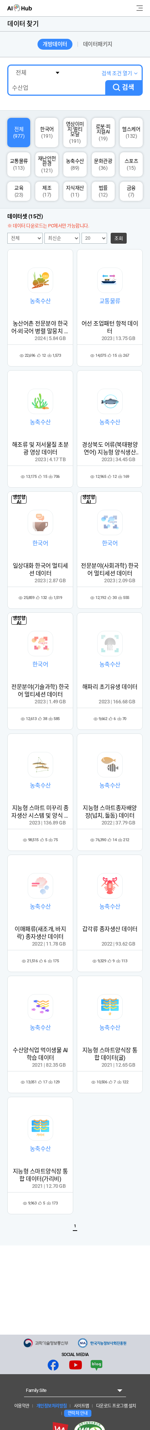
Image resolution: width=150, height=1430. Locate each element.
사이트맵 (81, 1406)
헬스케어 (131, 132)
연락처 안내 (78, 1413)
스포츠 (131, 164)
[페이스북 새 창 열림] (53, 1365)
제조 (46, 191)
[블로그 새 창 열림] (96, 1365)
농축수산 (75, 164)
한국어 (47, 132)
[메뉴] (140, 8)
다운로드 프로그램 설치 (115, 1406)
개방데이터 (55, 44)
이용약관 (21, 1406)
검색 (128, 87)
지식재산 (75, 191)
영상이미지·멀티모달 (75, 132)
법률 (103, 191)
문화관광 (103, 164)
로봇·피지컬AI (103, 132)
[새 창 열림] (46, 1343)
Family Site (36, 1390)
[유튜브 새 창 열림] (75, 1365)
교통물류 (19, 164)
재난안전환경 (47, 164)
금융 (131, 191)
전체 (19, 132)
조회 (118, 238)
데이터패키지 (97, 44)
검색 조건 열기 (117, 73)
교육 (18, 191)
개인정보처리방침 (51, 1406)
